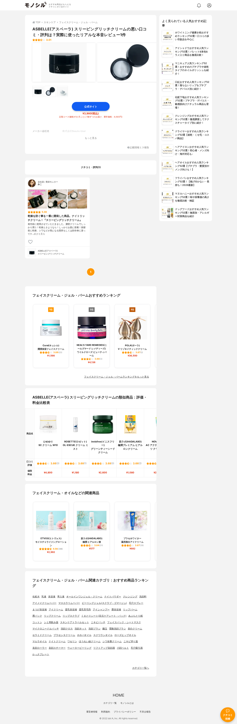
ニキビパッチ (98, 622)
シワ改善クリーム (112, 641)
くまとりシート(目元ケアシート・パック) (103, 615)
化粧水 (36, 596)
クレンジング (130, 596)
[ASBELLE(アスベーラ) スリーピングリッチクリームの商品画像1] (63, 62)
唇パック (37, 615)
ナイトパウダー (112, 596)
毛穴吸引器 (137, 648)
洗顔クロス (67, 628)
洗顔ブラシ (95, 628)
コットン (37, 622)
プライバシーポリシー (125, 711)
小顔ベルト (123, 648)
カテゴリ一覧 (110, 703)
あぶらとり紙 (135, 615)
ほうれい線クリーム (90, 641)
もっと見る (91, 138)
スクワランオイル (103, 635)
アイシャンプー (101, 609)
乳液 (43, 596)
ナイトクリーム (57, 641)
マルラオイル (39, 641)
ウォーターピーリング (79, 648)
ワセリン (72, 641)
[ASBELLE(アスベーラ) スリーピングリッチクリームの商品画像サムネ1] (38, 91)
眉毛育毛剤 (85, 609)
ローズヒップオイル (125, 635)
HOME (118, 695)
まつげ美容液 (39, 609)
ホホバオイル (84, 635)
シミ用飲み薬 (51, 622)
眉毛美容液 (71, 609)
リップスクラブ (71, 615)
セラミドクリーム (42, 635)
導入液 (60, 596)
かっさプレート (40, 654)
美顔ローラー (39, 648)
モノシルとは (127, 703)
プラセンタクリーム (64, 635)
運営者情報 (91, 711)
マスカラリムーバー (69, 603)
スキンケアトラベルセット (74, 622)
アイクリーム (56, 609)
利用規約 (105, 711)
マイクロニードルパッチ (45, 628)
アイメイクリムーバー (44, 603)
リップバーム (130, 609)
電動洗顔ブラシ (117, 628)
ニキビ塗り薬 (130, 641)
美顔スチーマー (57, 648)
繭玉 (104, 628)
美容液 (51, 596)
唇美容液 (116, 609)
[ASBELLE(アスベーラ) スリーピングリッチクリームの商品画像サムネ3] (62, 91)
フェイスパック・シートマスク (124, 622)
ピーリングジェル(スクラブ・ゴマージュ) (104, 603)
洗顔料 (142, 596)
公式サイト (90, 106)
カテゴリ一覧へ (140, 668)
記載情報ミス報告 (139, 147)
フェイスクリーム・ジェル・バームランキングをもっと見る (116, 376)
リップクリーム (52, 615)
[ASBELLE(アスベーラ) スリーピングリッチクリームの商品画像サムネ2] (50, 91)
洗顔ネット (81, 628)
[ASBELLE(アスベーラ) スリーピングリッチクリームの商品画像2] (128, 62)
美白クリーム (135, 628)
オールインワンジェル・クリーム (84, 596)
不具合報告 (145, 711)
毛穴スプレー (136, 603)
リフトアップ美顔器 (104, 648)
